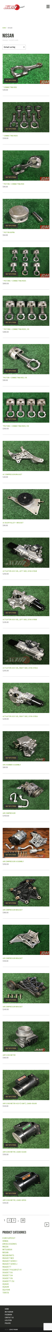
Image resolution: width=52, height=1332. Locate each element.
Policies (8, 1323)
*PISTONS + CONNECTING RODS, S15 (16, 426)
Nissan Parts (8, 1255)
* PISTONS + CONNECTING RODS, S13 (16, 329)
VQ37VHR (6, 1290)
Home (4, 28)
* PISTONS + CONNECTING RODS (14, 281)
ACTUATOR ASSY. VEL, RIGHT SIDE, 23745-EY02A (20, 668)
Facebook (8, 1315)
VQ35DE (5, 1284)
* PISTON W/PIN (9, 232)
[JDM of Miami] (14, 7)
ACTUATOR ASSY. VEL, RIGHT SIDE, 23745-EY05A (20, 716)
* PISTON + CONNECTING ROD (13, 184)
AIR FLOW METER (9, 1055)
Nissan (5, 1252)
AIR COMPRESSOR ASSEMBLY (13, 861)
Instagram (9, 1312)
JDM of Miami (13, 1329)
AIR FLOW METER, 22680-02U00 (14, 1152)
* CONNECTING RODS (10, 136)
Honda (5, 1241)
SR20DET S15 (7, 1278)
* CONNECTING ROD (10, 87)
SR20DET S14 (7, 1275)
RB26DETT (6, 1267)
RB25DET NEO (8, 1258)
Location (8, 1320)
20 (23, 1220)
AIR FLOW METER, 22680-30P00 (14, 1200)
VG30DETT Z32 (8, 1281)
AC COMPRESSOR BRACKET (12, 474)
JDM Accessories (9, 1244)
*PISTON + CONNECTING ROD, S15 (15, 378)
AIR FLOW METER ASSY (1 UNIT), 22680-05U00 (20, 1103)
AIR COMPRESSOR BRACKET (13, 910)
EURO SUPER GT (8, 1238)
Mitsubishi (7, 1250)
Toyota (5, 1293)
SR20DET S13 (7, 1273)
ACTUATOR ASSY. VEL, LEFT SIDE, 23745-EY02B (20, 571)
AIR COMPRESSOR (9, 813)
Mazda (5, 1247)
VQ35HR (5, 1287)
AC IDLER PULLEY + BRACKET (13, 523)
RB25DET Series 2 (9, 1264)
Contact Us (9, 1317)
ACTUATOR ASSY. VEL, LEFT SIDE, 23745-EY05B (20, 619)
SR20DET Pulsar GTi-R (11, 1270)
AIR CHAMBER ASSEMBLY (12, 765)
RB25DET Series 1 (9, 1261)
